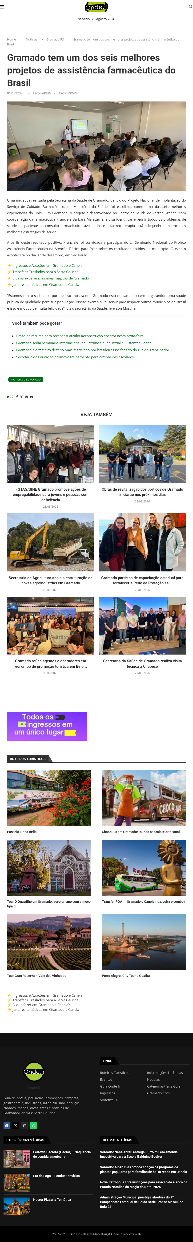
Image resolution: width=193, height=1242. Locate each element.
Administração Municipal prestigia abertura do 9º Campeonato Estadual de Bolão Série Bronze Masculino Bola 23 (141, 1201)
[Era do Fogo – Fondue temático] (17, 1183)
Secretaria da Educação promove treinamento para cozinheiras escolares (75, 357)
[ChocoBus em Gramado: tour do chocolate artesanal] (144, 798)
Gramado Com (158, 1093)
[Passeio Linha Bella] (49, 798)
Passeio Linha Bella (22, 832)
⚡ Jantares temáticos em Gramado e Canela (43, 284)
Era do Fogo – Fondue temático (56, 1176)
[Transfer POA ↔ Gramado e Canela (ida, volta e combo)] (144, 868)
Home (11, 39)
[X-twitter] (15, 1125)
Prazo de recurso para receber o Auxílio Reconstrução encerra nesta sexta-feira (80, 335)
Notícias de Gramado (26, 379)
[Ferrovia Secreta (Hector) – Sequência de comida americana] (17, 1159)
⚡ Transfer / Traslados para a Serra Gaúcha (42, 271)
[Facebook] (7, 1125)
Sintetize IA (109, 1100)
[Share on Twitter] (21, 397)
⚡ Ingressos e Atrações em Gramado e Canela (44, 265)
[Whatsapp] (33, 1125)
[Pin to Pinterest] (26, 397)
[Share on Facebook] (17, 397)
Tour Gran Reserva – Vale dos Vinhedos (36, 976)
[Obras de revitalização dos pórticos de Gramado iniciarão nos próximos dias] (142, 454)
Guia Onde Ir (110, 1086)
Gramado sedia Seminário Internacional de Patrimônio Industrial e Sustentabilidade (83, 342)
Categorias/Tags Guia (164, 1086)
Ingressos (107, 1093)
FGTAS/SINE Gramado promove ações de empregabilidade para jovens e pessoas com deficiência (50, 494)
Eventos (106, 1079)
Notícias (31, 39)
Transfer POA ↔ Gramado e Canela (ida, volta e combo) (143, 901)
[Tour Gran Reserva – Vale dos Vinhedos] (49, 942)
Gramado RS (55, 39)
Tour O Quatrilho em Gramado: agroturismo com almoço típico (49, 904)
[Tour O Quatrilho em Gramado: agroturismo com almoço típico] (49, 868)
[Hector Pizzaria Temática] (17, 1206)
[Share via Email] (31, 397)
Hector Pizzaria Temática (52, 1200)
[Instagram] (24, 1125)
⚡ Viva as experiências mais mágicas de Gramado (48, 278)
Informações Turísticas (165, 1072)
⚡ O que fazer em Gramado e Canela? (38, 1004)
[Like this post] (11, 397)
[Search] (190, 7)
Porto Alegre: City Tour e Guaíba (126, 976)
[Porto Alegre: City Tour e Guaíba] (144, 942)
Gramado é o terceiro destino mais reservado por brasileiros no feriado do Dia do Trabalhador (92, 350)
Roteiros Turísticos (114, 1072)
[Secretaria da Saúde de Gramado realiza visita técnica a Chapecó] (142, 626)
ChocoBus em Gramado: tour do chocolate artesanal (141, 832)
